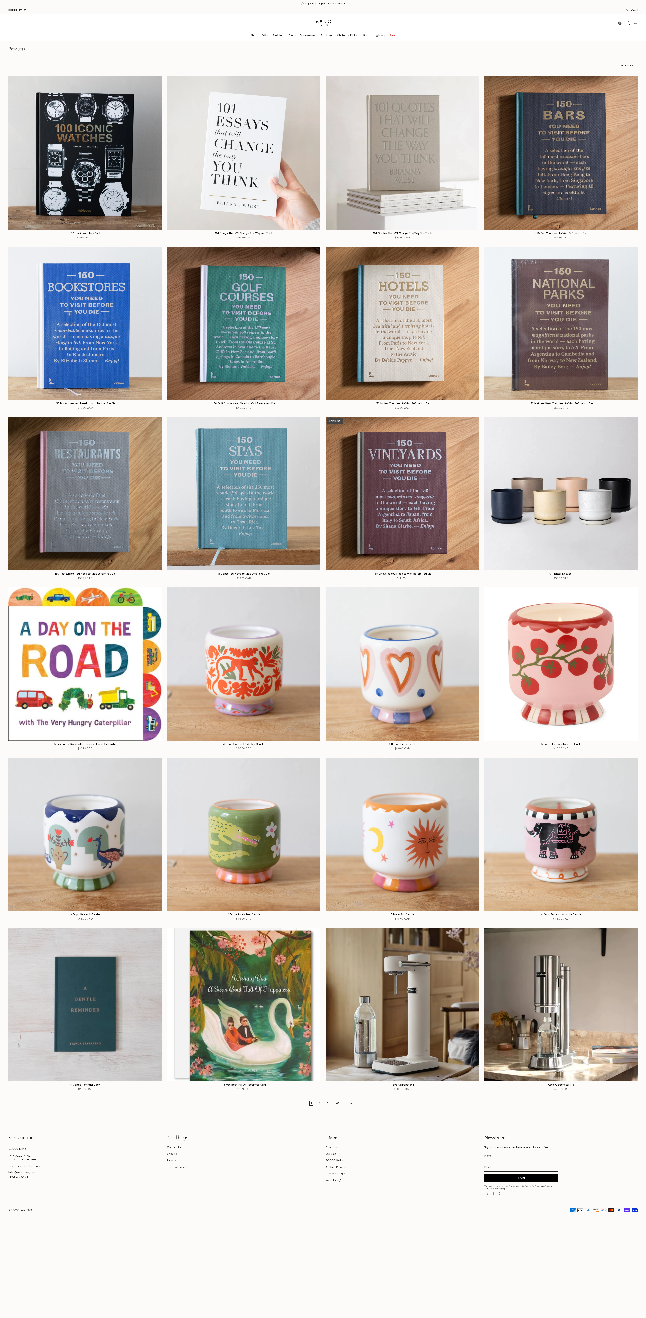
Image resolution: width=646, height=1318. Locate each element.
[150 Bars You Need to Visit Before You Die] (561, 153)
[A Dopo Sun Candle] (402, 834)
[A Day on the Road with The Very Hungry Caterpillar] (85, 664)
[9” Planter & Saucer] (561, 493)
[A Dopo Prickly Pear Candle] (243, 834)
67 (337, 1103)
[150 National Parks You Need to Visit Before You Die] (561, 323)
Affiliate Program (336, 1167)
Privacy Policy (541, 1186)
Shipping (172, 1153)
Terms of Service (177, 1167)
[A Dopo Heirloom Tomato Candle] (561, 664)
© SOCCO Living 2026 (20, 1210)
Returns (172, 1160)
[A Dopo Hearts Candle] (402, 664)
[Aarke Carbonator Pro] (561, 1004)
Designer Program (336, 1173)
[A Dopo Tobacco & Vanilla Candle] (561, 834)
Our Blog (331, 1153)
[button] (264, 35)
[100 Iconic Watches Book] (85, 153)
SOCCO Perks (17, 10)
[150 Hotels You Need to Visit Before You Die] (402, 323)
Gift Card (632, 10)
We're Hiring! (333, 1180)
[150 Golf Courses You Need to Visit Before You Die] (243, 323)
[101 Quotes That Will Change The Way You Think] (402, 153)
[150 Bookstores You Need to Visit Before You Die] (85, 323)
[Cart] (635, 23)
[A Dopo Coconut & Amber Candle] (243, 664)
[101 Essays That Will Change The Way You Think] (243, 153)
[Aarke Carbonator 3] (402, 1004)
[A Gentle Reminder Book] (85, 1004)
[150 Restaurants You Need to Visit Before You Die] (85, 493)
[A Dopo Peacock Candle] (85, 834)
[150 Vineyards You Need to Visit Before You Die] (402, 493)
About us (331, 1147)
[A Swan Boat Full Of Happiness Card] (243, 1004)
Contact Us (174, 1147)
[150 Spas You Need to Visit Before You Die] (243, 493)
